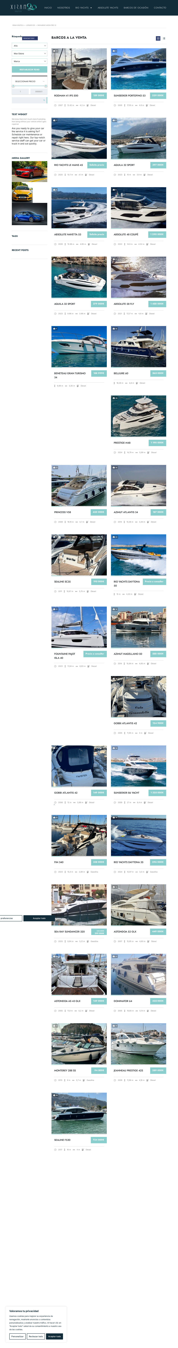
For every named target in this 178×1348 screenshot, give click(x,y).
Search (43, 100)
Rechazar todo (36, 1336)
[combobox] (29, 45)
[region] (36, 1324)
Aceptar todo (54, 1336)
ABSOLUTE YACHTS (108, 7)
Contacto (160, 7)
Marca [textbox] (17, 61)
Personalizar (17, 1336)
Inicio (48, 7)
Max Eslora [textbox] (19, 53)
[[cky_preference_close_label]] (54, 804)
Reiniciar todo (29, 38)
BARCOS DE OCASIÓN (136, 7)
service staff (18, 140)
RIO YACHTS (82, 7)
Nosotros (63, 7)
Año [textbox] (16, 46)
